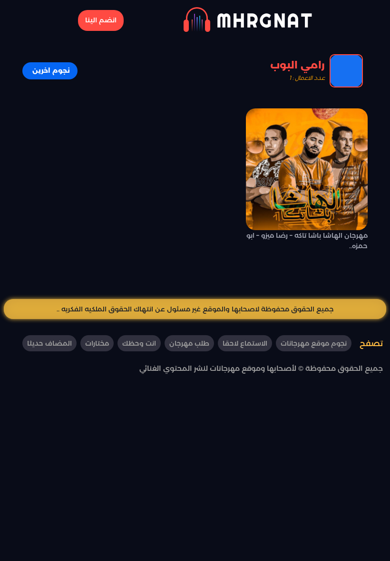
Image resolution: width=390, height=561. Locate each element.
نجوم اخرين (51, 70)
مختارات (97, 343)
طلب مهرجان (189, 343)
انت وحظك (139, 343)
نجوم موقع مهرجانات (314, 343)
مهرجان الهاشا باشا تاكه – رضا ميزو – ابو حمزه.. (307, 240)
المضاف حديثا (49, 343)
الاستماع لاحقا (245, 343)
